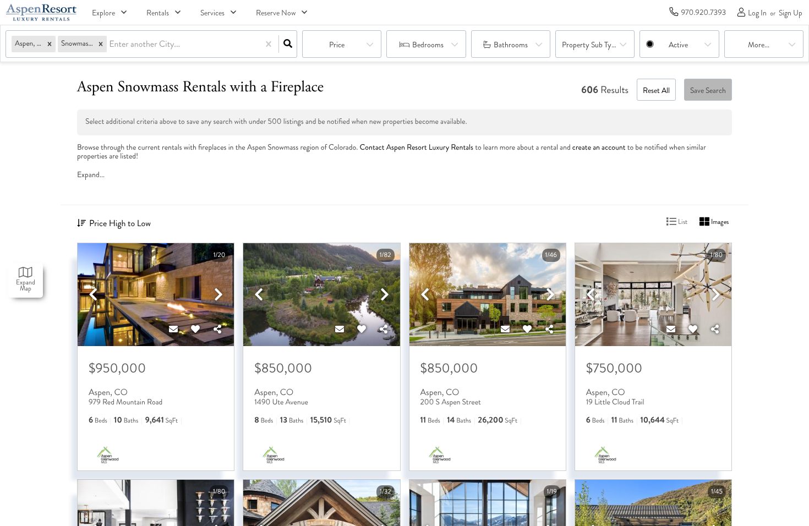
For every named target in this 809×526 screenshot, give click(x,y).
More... (758, 45)
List (681, 222)
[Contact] (173, 330)
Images (719, 222)
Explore (103, 13)
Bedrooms (428, 45)
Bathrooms (511, 45)
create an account (599, 148)
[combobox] (110, 44)
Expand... (91, 175)
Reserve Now (276, 13)
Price (337, 45)
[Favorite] (195, 330)
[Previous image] (93, 295)
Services (212, 13)
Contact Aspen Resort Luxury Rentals (417, 148)
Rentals (157, 13)
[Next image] (218, 295)
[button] (49, 44)
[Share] (217, 330)
